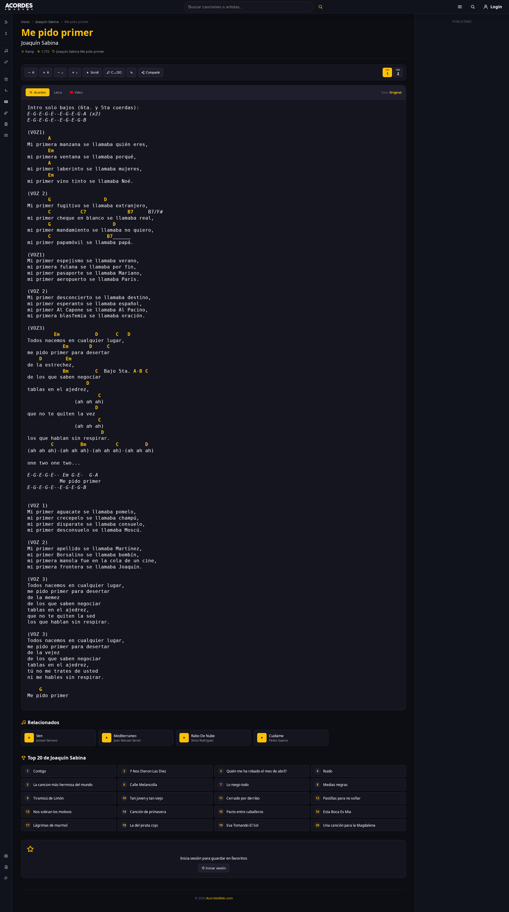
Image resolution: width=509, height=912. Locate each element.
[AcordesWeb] (26, 6)
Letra (58, 92)
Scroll (94, 72)
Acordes (40, 92)
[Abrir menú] (459, 7)
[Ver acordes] (6, 124)
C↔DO (116, 72)
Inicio (25, 21)
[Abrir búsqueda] (472, 7)
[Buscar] (320, 6)
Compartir (153, 72)
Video (78, 92)
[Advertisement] (462, 114)
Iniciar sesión (216, 868)
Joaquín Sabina (47, 21)
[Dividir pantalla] (6, 135)
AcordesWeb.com (219, 898)
